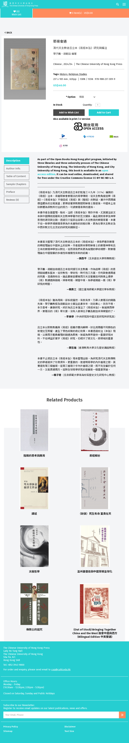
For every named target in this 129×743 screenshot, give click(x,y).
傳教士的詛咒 (34, 629)
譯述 (34, 513)
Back (9, 32)
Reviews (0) (12, 199)
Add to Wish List (69, 112)
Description (13, 160)
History (63, 74)
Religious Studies (78, 74)
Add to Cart (104, 112)
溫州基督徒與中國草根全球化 (94, 571)
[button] (81, 13)
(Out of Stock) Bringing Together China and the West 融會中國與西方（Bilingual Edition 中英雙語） (94, 633)
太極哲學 (34, 571)
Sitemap (7, 731)
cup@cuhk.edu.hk (61, 669)
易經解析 (94, 455)
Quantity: (87, 104)
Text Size (69, 731)
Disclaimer (70, 726)
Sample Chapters (16, 184)
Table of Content (16, 176)
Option (71, 97)
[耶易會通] (25, 68)
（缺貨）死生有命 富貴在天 (94, 513)
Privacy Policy (10, 726)
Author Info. (13, 168)
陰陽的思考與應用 (34, 455)
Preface (10, 191)
